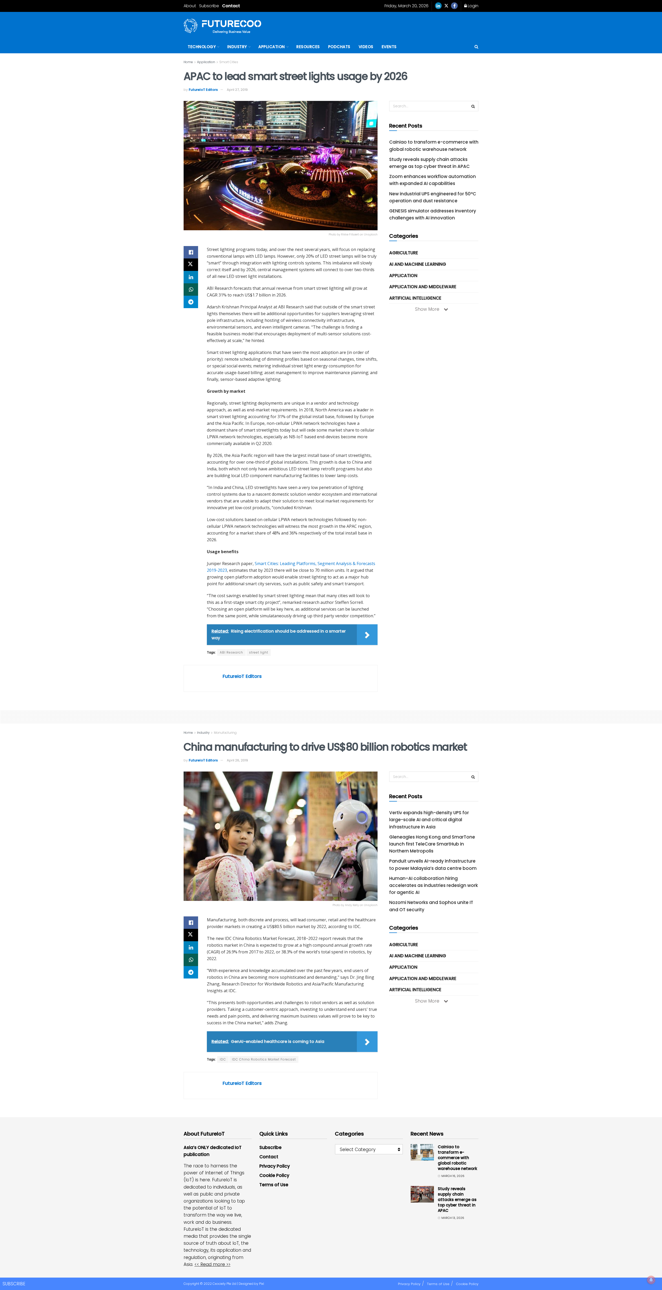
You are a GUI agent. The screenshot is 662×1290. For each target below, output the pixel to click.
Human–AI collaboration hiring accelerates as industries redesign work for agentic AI (433, 885)
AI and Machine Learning (417, 264)
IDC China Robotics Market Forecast (264, 1059)
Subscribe (209, 6)
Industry (237, 46)
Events (389, 46)
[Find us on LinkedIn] (438, 6)
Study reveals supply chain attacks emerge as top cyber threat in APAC (457, 1199)
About (190, 6)
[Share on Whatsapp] (191, 289)
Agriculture (403, 253)
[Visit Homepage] (222, 26)
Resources (308, 46)
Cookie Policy (274, 1175)
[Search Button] (476, 46)
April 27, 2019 (237, 89)
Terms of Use (273, 1185)
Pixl (261, 1283)
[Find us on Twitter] (446, 6)
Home (188, 62)
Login (472, 6)
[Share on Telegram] (191, 302)
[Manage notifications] (651, 1280)
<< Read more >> (212, 1264)
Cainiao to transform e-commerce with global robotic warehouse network (457, 1157)
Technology (202, 46)
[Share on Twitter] (191, 264)
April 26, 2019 (237, 760)
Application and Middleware (422, 287)
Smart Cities (228, 62)
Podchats (339, 46)
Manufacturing (225, 732)
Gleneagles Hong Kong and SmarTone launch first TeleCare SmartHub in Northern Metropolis (432, 844)
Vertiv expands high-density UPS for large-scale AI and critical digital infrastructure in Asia (429, 820)
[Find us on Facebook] (454, 6)
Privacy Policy (274, 1166)
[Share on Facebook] (191, 252)
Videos (366, 46)
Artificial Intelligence (415, 298)
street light (258, 652)
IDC (223, 1059)
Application (271, 46)
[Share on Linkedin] (191, 277)
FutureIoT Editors (203, 89)
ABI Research (231, 652)
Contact (231, 6)
